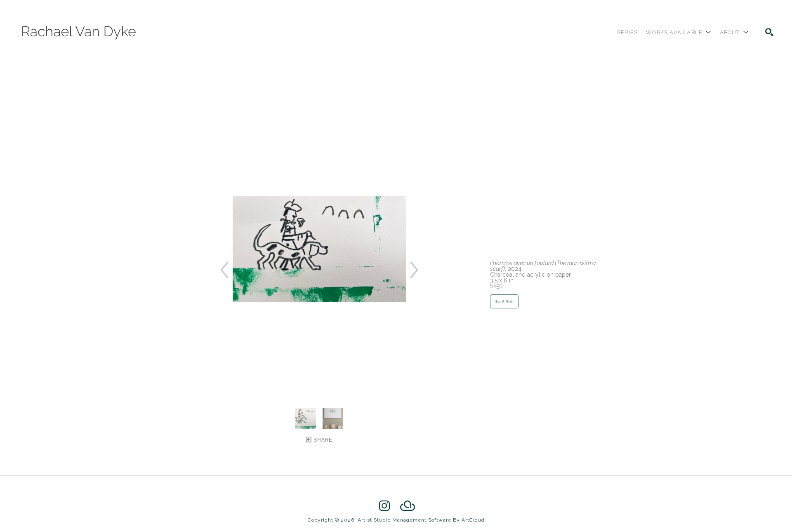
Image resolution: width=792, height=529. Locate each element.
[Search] (769, 32)
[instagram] (384, 506)
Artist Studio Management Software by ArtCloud (421, 520)
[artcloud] (407, 506)
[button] (678, 32)
